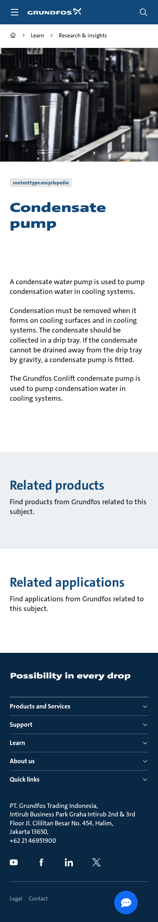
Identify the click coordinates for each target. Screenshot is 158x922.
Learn (17, 742)
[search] (143, 12)
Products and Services (40, 706)
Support (21, 724)
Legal (16, 898)
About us (22, 761)
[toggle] (14, 12)
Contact (38, 898)
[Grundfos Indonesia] (13, 36)
